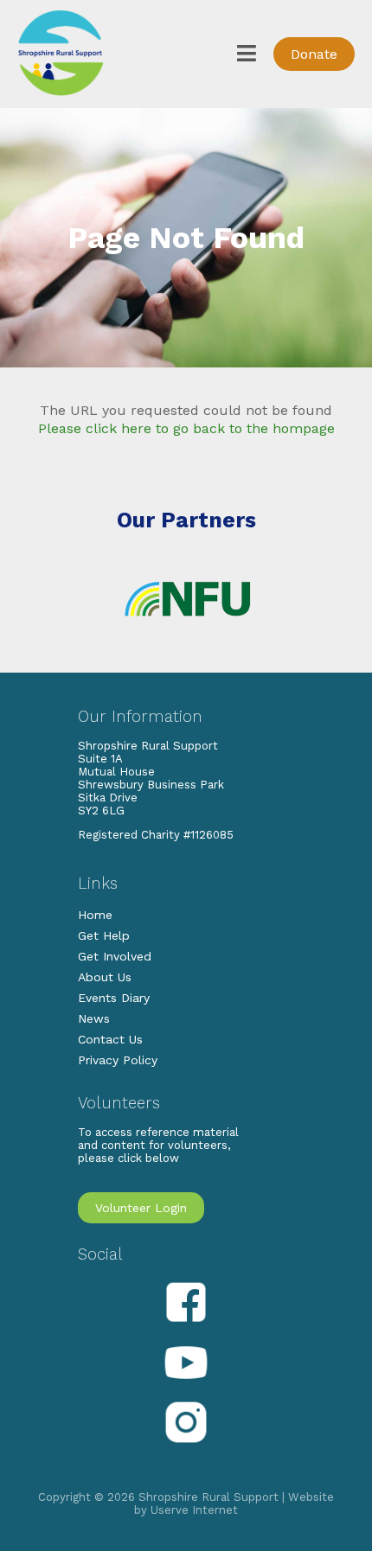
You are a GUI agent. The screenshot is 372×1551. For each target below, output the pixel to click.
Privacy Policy (117, 1060)
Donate (314, 54)
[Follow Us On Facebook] (186, 1324)
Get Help (104, 935)
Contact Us (110, 1039)
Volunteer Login (141, 1208)
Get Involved (114, 956)
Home (95, 915)
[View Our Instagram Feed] (186, 1444)
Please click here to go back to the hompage (186, 428)
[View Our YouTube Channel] (186, 1384)
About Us (104, 977)
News (94, 1018)
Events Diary (114, 998)
